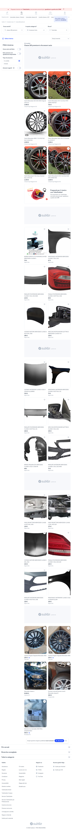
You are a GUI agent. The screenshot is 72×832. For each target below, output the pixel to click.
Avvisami (60, 740)
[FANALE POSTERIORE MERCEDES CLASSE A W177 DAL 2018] (59, 283)
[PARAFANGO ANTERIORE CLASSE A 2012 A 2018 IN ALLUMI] (59, 586)
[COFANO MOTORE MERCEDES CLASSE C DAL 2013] (35, 549)
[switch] (19, 49)
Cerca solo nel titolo (8, 49)
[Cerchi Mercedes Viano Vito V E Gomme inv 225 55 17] (59, 127)
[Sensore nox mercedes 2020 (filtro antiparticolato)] (35, 717)
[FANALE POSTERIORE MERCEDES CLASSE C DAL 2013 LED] (59, 549)
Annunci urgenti (7, 68)
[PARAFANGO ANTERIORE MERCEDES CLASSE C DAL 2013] (59, 245)
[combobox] (14, 30)
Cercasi (6, 63)
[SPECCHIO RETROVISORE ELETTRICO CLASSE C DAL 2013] (59, 416)
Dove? (50, 26)
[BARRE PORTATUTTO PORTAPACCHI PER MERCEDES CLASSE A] (35, 245)
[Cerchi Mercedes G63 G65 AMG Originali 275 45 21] (35, 89)
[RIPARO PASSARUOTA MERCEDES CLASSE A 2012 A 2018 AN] (35, 453)
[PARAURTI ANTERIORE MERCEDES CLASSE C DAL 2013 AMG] (59, 453)
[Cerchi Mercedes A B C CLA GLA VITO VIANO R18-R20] (59, 89)
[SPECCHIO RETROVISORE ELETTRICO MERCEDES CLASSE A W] (59, 320)
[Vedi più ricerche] (68, 17)
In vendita (6, 61)
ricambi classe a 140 (44, 17)
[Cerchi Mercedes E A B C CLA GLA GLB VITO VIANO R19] (59, 164)
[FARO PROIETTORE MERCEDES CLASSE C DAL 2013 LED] (59, 511)
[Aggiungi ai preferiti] (44, 73)
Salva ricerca (9, 38)
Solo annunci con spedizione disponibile (9, 53)
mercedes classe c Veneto (17, 17)
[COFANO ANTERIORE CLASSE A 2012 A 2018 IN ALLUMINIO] (35, 378)
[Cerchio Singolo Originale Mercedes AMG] (35, 643)
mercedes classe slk (31, 17)
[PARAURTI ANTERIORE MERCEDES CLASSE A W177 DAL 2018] (35, 586)
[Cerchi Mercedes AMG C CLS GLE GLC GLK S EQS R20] (35, 127)
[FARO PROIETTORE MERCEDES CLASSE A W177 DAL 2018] (35, 511)
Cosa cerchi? (7, 26)
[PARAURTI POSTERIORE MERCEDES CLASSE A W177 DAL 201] (35, 416)
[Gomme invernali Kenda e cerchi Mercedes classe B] (59, 680)
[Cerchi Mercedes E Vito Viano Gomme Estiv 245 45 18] (35, 164)
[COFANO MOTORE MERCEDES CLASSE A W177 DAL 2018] (35, 320)
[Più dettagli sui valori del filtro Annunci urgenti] (13, 68)
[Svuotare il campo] (22, 30)
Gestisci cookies (6, 786)
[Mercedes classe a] (35, 680)
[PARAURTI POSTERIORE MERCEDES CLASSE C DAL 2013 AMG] (35, 283)
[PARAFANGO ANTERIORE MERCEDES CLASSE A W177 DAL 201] (59, 378)
